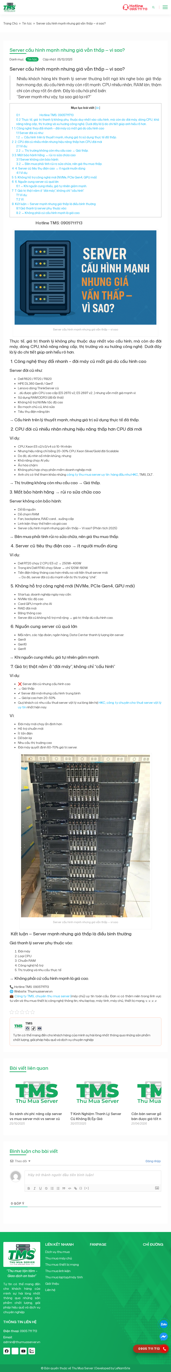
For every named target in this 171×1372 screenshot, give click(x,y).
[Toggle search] (153, 7)
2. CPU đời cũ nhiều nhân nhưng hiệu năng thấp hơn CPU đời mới (57, 142)
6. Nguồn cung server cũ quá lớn (35, 181)
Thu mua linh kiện (57, 1271)
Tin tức (27, 23)
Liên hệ (50, 1290)
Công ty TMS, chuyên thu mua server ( (43, 996)
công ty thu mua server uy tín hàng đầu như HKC (102, 474)
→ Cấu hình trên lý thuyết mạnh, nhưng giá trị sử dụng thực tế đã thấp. (66, 137)
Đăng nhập (153, 1161)
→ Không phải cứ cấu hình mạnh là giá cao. (48, 213)
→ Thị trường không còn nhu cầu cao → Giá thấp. (52, 150)
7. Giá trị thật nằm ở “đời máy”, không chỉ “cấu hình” (48, 190)
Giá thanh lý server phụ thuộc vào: (41, 208)
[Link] (75, 1188)
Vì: (20, 199)
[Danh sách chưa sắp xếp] (58, 1188)
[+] (86, 1188)
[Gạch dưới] (40, 1188)
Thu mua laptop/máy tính (64, 1277)
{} (80, 1188)
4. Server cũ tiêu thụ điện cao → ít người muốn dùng (48, 168)
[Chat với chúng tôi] (164, 1324)
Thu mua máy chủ (58, 1258)
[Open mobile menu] (165, 7)
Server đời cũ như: (30, 133)
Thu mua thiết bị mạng (62, 1264)
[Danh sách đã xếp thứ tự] (52, 1188)
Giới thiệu (52, 1283)
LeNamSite (122, 1368)
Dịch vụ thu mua (57, 1252)
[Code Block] (70, 1188)
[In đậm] (29, 1188)
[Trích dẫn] (64, 1188)
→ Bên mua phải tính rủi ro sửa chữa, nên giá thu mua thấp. (59, 164)
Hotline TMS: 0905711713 (45, 115)
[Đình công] (46, 1188)
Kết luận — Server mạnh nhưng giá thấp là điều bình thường (54, 204)
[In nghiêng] (35, 1188)
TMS (29, 1023)
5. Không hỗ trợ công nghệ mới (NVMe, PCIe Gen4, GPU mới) (54, 177)
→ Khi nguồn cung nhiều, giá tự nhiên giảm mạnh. (51, 186)
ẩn (97, 108)
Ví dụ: (22, 146)
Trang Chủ (10, 23)
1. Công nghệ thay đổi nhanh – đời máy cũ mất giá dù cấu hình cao (58, 128)
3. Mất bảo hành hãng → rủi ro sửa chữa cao (44, 155)
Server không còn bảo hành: (37, 159)
